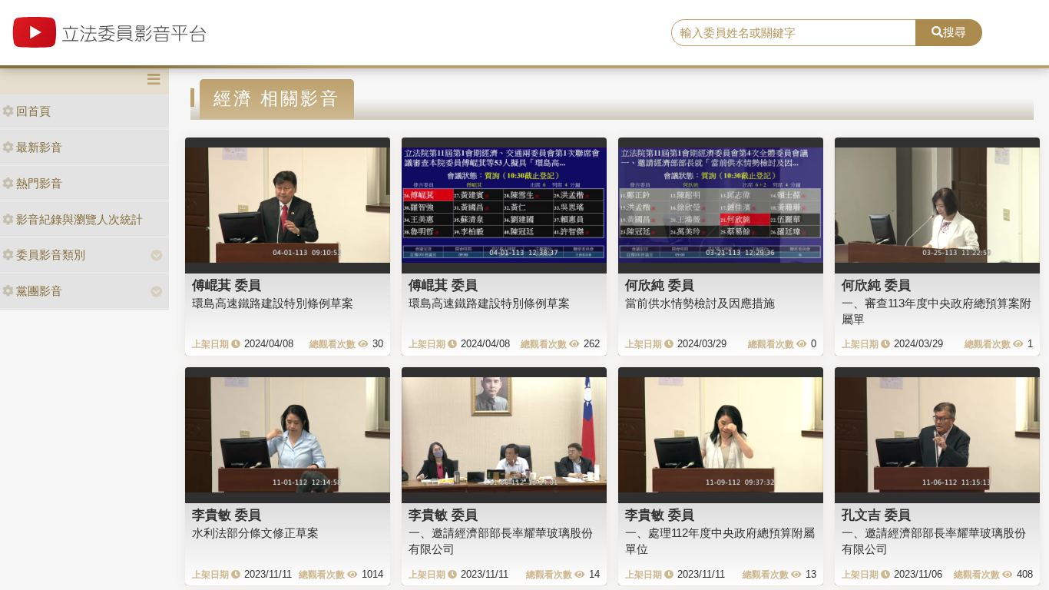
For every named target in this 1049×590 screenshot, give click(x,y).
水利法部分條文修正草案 (255, 532)
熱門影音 (39, 183)
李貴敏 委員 (226, 515)
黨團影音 (39, 290)
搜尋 (954, 31)
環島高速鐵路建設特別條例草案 (272, 303)
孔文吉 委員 (876, 515)
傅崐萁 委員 (226, 285)
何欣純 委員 (659, 285)
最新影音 (39, 147)
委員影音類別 (50, 254)
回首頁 (33, 111)
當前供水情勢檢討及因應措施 (700, 303)
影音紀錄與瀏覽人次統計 (79, 219)
